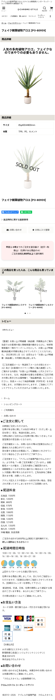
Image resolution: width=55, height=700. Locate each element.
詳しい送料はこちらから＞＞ (15, 542)
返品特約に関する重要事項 (15, 219)
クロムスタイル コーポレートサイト (17, 685)
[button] (4, 9)
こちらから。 (23, 670)
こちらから (40, 472)
